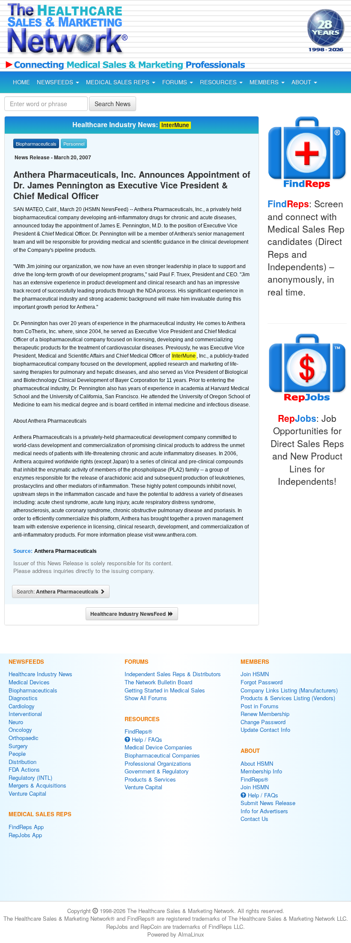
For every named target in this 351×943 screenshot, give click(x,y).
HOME (21, 82)
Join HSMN (255, 674)
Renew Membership (265, 714)
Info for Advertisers (264, 811)
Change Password (263, 722)
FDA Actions (24, 769)
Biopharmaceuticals (33, 690)
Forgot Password (262, 682)
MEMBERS (265, 82)
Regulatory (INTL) (30, 777)
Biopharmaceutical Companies (162, 755)
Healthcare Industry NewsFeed (129, 614)
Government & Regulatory (157, 771)
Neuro (16, 722)
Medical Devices (29, 682)
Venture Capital (27, 793)
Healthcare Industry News (40, 674)
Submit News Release (268, 803)
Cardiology (22, 706)
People (17, 753)
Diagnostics (23, 698)
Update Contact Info (265, 729)
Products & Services (150, 779)
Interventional (25, 714)
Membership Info (261, 771)
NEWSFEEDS (56, 82)
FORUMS (175, 82)
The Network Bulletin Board (158, 682)
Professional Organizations (158, 763)
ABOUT (302, 82)
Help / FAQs (146, 739)
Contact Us (254, 819)
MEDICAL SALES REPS (118, 82)
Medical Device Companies (158, 747)
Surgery (18, 746)
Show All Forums (146, 698)
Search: (58, 591)
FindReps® (138, 731)
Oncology (20, 729)
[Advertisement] (209, 32)
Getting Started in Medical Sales (165, 690)
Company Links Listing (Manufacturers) (289, 690)
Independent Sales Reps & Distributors (173, 674)
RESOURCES (219, 82)
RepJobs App (25, 835)
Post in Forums (260, 706)
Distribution (22, 762)
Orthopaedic (24, 738)
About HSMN (257, 763)
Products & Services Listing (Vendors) (288, 698)
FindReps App (26, 827)
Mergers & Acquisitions (37, 785)
